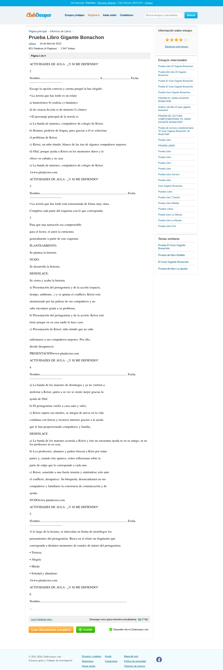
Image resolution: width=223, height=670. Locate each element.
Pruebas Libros (165, 209)
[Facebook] (159, 661)
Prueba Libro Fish (167, 226)
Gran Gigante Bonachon (170, 186)
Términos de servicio (134, 666)
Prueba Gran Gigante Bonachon (174, 92)
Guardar (87, 629)
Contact (149, 3)
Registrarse (94, 15)
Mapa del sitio (131, 656)
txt (139, 619)
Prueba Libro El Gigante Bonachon (175, 66)
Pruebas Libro (165, 191)
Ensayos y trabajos (74, 15)
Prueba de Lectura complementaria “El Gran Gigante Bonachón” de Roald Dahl (175, 131)
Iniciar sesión (109, 15)
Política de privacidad (135, 661)
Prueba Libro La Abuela (170, 220)
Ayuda (108, 656)
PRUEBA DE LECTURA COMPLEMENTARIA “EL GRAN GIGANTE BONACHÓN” (174, 119)
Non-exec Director (107, 3)
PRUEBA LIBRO (166, 145)
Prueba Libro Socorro (168, 174)
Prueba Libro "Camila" (169, 197)
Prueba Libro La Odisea (170, 214)
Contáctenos (126, 15)
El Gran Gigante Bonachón (173, 261)
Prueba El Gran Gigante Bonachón (175, 81)
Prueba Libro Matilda (168, 203)
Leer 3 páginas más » (42, 619)
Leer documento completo (51, 630)
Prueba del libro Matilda (171, 255)
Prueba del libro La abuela (172, 268)
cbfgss (32, 43)
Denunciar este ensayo (176, 46)
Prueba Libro (164, 140)
